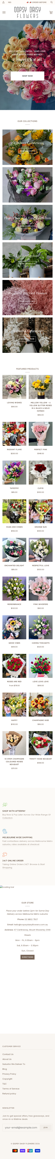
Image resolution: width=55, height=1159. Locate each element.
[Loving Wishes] (14, 387)
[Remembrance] (14, 589)
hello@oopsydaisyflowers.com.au (31, 924)
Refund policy (9, 1093)
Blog (4, 1069)
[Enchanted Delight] (14, 550)
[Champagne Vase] (41, 705)
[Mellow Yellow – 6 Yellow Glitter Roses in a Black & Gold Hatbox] (41, 387)
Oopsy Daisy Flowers (24, 1144)
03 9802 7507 (31, 919)
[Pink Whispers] (41, 589)
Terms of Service (10, 1088)
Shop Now (27, 76)
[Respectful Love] (41, 550)
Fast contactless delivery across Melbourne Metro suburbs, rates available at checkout (27, 843)
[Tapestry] (14, 473)
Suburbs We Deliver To (13, 1064)
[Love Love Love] (41, 666)
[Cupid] (41, 473)
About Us (6, 1059)
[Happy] (14, 705)
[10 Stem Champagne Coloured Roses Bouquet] (14, 743)
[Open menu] (7, 12)
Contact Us (7, 1054)
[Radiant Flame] (14, 434)
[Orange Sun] (41, 511)
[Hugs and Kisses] (14, 511)
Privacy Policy (9, 1073)
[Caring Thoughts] (41, 627)
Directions (27, 957)
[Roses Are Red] (14, 666)
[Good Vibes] (14, 627)
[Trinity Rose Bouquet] (41, 743)
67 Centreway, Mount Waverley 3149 (32, 929)
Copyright (7, 1078)
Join (46, 1127)
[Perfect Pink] (41, 434)
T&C (4, 1083)
